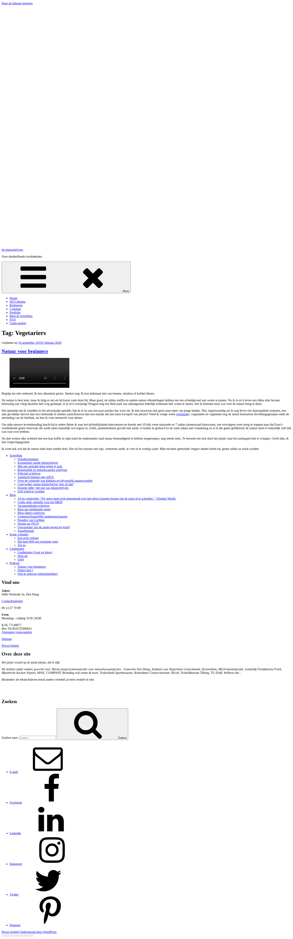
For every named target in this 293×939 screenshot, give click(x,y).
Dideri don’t (25, 570)
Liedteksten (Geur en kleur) (35, 552)
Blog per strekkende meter (34, 509)
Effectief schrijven (29, 473)
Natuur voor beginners (25, 351)
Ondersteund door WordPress (38, 932)
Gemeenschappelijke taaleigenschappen (42, 516)
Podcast (14, 563)
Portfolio (15, 312)
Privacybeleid (10, 645)
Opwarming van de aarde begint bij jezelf (44, 527)
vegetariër (182, 414)
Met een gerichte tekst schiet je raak (40, 466)
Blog (13, 495)
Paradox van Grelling (31, 520)
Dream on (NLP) (28, 523)
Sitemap (7, 639)
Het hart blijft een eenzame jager (38, 541)
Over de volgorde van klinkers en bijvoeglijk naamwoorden (55, 480)
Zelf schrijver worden (31, 491)
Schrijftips (16, 455)
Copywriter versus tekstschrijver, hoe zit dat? (46, 484)
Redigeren (16, 305)
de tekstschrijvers (12, 249)
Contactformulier (12, 601)
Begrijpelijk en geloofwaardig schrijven (42, 470)
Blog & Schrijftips (21, 316)
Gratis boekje (18, 323)
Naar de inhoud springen (17, 3)
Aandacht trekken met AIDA (36, 477)
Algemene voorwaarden (17, 632)
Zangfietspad (26, 531)
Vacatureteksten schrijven (33, 505)
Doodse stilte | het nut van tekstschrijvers (43, 488)
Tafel (21, 559)
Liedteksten (17, 548)
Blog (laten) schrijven (31, 513)
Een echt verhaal (28, 538)
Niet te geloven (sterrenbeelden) (38, 574)
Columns (15, 309)
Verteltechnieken (28, 459)
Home (13, 298)
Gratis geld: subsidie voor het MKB (40, 502)
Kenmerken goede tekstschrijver (38, 462)
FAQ (13, 319)
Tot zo (22, 545)
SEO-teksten (18, 301)
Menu (126, 291)
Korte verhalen (19, 534)
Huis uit (23, 556)
